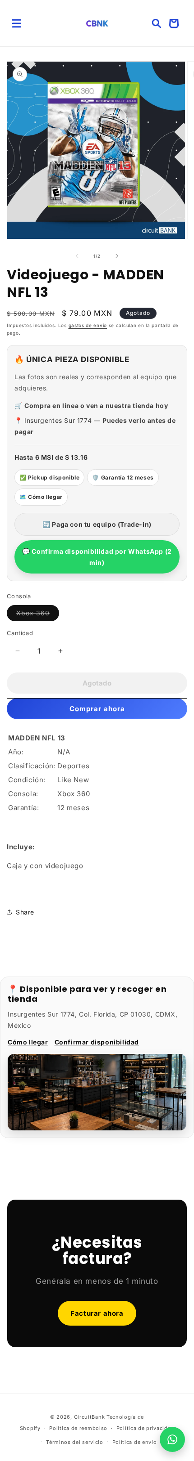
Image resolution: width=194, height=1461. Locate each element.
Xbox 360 (37, 615)
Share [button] (25, 912)
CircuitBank (89, 1417)
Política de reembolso (78, 1428)
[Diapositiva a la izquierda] (77, 256)
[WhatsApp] (172, 1439)
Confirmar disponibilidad (97, 1042)
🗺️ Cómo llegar (41, 496)
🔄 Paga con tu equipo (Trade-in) (97, 524)
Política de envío (134, 1442)
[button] (16, 23)
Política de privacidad (145, 1428)
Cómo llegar (28, 1042)
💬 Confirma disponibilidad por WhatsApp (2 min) (97, 556)
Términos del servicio (74, 1442)
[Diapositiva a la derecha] (117, 256)
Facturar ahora (96, 1313)
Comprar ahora (97, 708)
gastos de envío (88, 325)
